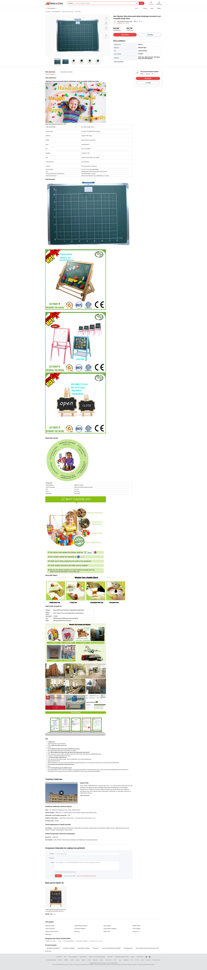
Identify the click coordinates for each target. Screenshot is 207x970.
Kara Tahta (78, 11)
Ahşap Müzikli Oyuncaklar (80, 925)
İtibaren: (52, 854)
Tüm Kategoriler (51, 8)
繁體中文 (66, 960)
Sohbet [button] (151, 35)
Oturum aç (159, 4)
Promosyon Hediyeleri (79, 928)
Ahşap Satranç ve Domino (51, 931)
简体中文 (60, 960)
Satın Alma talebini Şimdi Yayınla (86, 876)
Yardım (145, 8)
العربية (120, 960)
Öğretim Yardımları (50, 928)
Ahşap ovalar (107, 931)
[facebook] (146, 956)
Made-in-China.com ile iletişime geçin (97, 956)
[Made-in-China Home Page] (54, 3)
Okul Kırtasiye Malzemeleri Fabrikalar (111, 948)
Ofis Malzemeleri (56, 11)
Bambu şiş (77, 931)
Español (83, 960)
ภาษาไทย (137, 960)
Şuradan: (52, 858)
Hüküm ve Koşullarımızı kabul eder (141, 964)
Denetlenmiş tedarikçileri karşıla (122, 956)
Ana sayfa (47, 11)
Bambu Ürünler (136, 925)
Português (95, 960)
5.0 (143, 73)
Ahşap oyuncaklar (49, 925)
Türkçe (142, 960)
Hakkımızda (59, 956)
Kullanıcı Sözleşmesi (72, 956)
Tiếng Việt (148, 960)
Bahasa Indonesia (157, 960)
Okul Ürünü (96, 948)
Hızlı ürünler (110, 956)
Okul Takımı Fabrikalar (68, 948)
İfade (65, 956)
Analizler (133, 956)
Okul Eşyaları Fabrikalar (84, 948)
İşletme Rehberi (140, 956)
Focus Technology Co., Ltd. (103, 963)
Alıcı (136, 8)
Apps (152, 8)
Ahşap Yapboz (107, 925)
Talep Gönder (125, 34)
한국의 (115, 960)
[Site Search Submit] (141, 3)
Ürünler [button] (71, 3)
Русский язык (108, 960)
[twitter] (149, 956)
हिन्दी (131, 960)
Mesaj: (52, 862)
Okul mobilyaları (137, 928)
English (54, 960)
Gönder (58, 876)
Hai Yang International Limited (124, 21)
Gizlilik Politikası (83, 956)
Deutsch (89, 960)
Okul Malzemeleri (128, 948)
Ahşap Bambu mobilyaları (110, 928)
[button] (137, 3)
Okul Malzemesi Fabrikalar (53, 948)
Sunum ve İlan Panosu (67, 11)
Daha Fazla (48, 951)
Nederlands (125, 960)
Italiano (101, 960)
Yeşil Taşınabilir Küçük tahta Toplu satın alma (147, 948)
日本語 (72, 960)
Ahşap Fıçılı (136, 931)
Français (77, 960)
